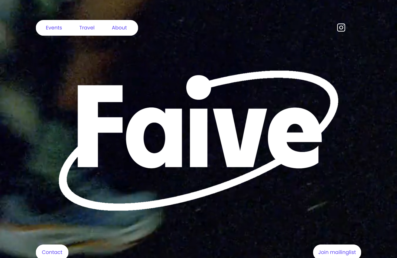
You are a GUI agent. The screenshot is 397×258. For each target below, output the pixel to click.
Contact (52, 252)
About (119, 27)
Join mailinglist (337, 252)
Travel (87, 27)
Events (54, 27)
